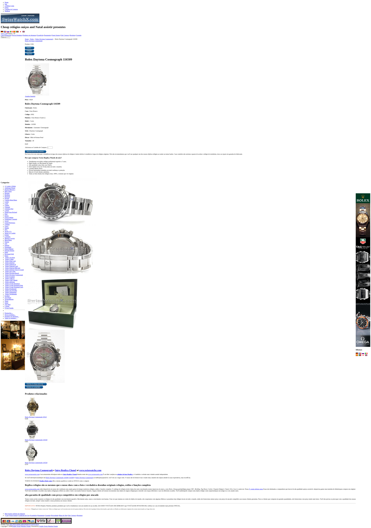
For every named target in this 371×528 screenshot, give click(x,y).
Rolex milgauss (10, 282)
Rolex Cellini (9, 259)
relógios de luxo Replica (125, 474)
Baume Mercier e (10, 190)
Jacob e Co (8, 231)
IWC (6, 230)
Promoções (8, 35)
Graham (7, 224)
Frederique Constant (11, 219)
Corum (7, 210)
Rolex (32, 39)
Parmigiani (8, 247)
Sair (6, 4)
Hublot (7, 228)
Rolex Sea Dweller (11, 290)
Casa (2, 35)
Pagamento (47, 35)
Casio (6, 203)
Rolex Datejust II (10, 264)
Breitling (7, 195)
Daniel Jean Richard (11, 212)
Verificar (7, 11)
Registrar (72, 35)
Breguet (7, 193)
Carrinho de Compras (11, 9)
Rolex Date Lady (10, 261)
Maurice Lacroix (10, 238)
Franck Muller (9, 217)
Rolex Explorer (10, 277)
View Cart (4, 33)
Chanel (7, 205)
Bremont (7, 196)
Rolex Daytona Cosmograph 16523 (36, 417)
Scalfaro (7, 296)
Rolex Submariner (11, 292)
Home (6, 2)
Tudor (6, 303)
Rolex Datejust (9, 263)
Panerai (7, 245)
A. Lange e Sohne (10, 186)
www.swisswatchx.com (90, 470)
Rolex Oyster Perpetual (12, 284)
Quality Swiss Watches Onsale (21, 526)
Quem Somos (56, 35)
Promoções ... (9, 313)
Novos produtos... (10, 315)
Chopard (7, 207)
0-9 (38, 524)
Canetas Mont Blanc (11, 200)
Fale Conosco (65, 35)
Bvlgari (7, 198)
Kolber (7, 235)
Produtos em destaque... (12, 316)
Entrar (6, 7)
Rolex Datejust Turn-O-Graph (14, 270)
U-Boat (7, 306)
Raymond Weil (9, 254)
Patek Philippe (9, 249)
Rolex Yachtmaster (11, 294)
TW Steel (7, 304)
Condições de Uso (23, 515)
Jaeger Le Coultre (10, 233)
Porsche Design (9, 250)
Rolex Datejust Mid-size (12, 268)
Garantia (78, 35)
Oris (6, 243)
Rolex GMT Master (11, 280)
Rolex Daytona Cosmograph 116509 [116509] (60, 477)
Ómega (7, 242)
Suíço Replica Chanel (65, 470)
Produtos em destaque (29, 35)
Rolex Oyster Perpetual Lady (14, 287)
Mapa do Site (63, 515)
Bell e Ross (8, 191)
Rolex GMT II (9, 278)
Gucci (6, 226)
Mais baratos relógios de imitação (15, 514)
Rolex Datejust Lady (11, 266)
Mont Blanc (8, 240)
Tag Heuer (8, 297)
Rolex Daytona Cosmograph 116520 (36, 440)
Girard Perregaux (10, 223)
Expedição (40, 35)
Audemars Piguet (10, 188)
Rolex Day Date (10, 271)
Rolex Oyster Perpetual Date (14, 285)
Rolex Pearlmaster (11, 289)
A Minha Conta (9, 6)
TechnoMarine (9, 299)
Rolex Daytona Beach (12, 273)
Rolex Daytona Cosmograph (44, 39)
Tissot (6, 301)
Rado (6, 252)
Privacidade (54, 515)
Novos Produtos (17, 35)
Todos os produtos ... (11, 318)
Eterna (7, 216)
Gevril (7, 221)
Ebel (6, 214)
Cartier (7, 202)
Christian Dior (9, 209)
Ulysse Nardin (9, 308)
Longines (7, 237)
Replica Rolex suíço (46, 481)
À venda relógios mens (256, 489)
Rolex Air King (10, 257)
